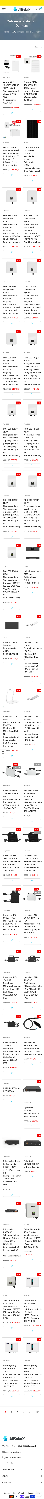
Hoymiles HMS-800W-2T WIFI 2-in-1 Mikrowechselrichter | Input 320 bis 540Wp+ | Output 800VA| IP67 (33, 924)
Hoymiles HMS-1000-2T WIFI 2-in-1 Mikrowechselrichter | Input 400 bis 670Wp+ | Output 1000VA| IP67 (12, 799)
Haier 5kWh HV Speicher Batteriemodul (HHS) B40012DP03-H (10, 648)
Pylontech (27, 1103)
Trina (26, 142)
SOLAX (26, 1224)
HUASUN (6, 1083)
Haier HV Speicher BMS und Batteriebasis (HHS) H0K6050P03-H (32, 577)
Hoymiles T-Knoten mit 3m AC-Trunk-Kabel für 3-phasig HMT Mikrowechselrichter (33, 1048)
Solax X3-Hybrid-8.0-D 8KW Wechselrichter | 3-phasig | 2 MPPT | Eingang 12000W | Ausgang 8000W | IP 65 (11, 1309)
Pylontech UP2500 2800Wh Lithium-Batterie (32, 1164)
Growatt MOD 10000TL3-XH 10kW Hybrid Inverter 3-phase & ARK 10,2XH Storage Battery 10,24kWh (31, 91)
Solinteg (27, 1295)
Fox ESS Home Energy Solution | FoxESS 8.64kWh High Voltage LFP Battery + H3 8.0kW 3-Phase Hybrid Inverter (11, 156)
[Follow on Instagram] (12, 1463)
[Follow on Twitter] (7, 1463)
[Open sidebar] (3, 753)
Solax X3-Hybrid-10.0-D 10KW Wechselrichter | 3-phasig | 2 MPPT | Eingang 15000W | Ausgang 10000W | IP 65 (32, 1238)
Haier (26, 566)
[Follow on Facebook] (3, 1463)
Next (37, 1412)
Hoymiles (27, 637)
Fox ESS (6, 142)
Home (6, 32)
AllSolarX (6, 77)
